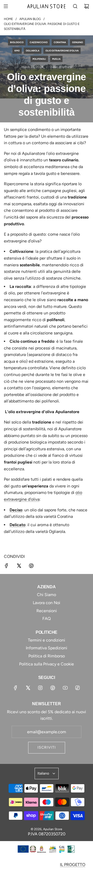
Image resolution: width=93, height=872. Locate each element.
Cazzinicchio (39, 42)
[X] (28, 687)
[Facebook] (15, 687)
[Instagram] (40, 687)
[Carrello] (86, 6)
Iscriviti (46, 747)
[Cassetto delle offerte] (17, 6)
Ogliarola (32, 50)
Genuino (77, 42)
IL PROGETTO (72, 864)
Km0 (17, 50)
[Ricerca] (75, 6)
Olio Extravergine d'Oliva (62, 50)
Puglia (56, 58)
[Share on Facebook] (6, 566)
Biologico (17, 42)
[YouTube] (65, 687)
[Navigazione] (5, 6)
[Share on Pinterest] (31, 566)
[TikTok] (77, 687)
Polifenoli (39, 58)
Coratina (60, 42)
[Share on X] (19, 566)
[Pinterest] (52, 687)
